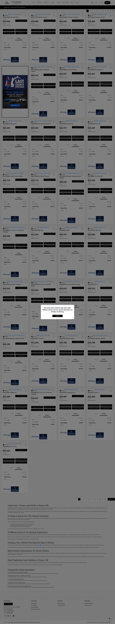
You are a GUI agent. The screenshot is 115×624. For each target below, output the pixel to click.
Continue (57, 315)
